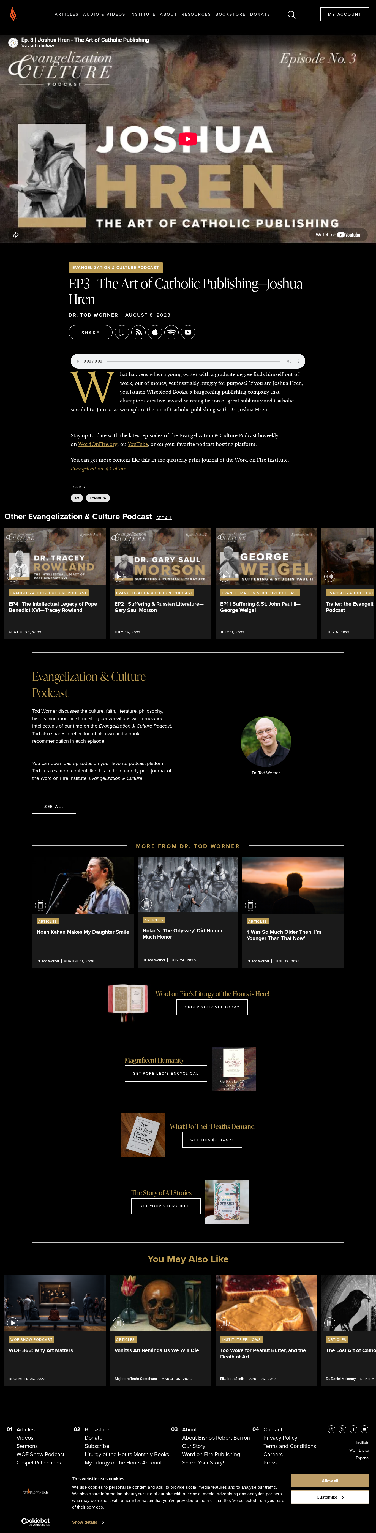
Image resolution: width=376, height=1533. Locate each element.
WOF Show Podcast (40, 1454)
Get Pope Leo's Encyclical (166, 1073)
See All (164, 517)
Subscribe (97, 1446)
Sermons (27, 1446)
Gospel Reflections (39, 1462)
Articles (67, 14)
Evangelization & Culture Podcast (115, 267)
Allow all (330, 1480)
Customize (327, 1497)
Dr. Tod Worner (93, 314)
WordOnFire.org (98, 444)
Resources (196, 14)
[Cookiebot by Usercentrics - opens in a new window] (36, 1522)
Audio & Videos (104, 14)
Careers (273, 1454)
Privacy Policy (280, 1438)
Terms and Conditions (289, 1446)
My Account (345, 14)
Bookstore (231, 14)
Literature (98, 498)
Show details (84, 1522)
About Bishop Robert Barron (216, 1438)
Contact (272, 1429)
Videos (25, 1438)
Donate (260, 14)
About (168, 14)
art (77, 498)
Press (270, 1462)
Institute (143, 14)
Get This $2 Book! (212, 1139)
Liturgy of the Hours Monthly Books (127, 1454)
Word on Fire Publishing (211, 1454)
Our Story (193, 1446)
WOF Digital (359, 1450)
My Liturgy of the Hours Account (123, 1462)
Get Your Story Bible (166, 1205)
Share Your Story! (203, 1462)
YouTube (138, 444)
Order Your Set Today (212, 1006)
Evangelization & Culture (98, 468)
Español (362, 1458)
